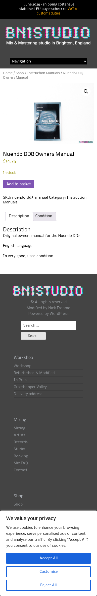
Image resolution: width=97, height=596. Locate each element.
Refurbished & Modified (34, 373)
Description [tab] (19, 216)
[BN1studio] (48, 38)
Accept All (49, 558)
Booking (21, 456)
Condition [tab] (43, 216)
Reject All (48, 585)
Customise (49, 572)
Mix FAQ (21, 463)
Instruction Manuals (43, 73)
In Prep (20, 380)
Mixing (19, 428)
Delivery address (28, 394)
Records (21, 442)
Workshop (22, 366)
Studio (19, 449)
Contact (20, 470)
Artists (19, 435)
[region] (48, 553)
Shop (20, 73)
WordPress (59, 314)
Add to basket (18, 184)
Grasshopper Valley (30, 387)
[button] (86, 91)
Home (7, 73)
